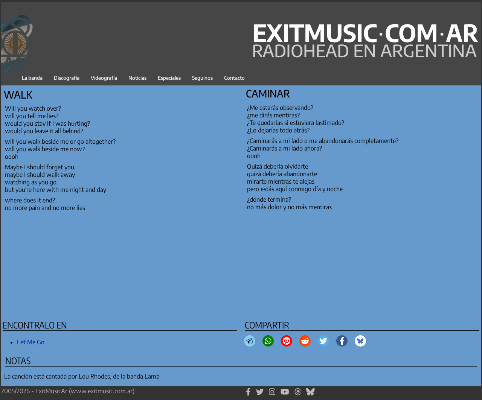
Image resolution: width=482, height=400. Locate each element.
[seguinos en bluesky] (310, 395)
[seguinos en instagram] (272, 395)
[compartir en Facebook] (342, 341)
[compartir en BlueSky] (360, 341)
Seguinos (202, 78)
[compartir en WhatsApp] (268, 341)
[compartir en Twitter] (323, 341)
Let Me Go (30, 342)
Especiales (169, 78)
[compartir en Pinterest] (286, 341)
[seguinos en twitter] (259, 395)
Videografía (104, 78)
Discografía (66, 78)
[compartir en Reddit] (305, 341)
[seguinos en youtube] (285, 395)
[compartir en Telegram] (249, 341)
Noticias (137, 78)
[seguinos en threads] (298, 395)
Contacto (234, 78)
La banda (32, 78)
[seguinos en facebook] (248, 395)
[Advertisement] (228, 264)
